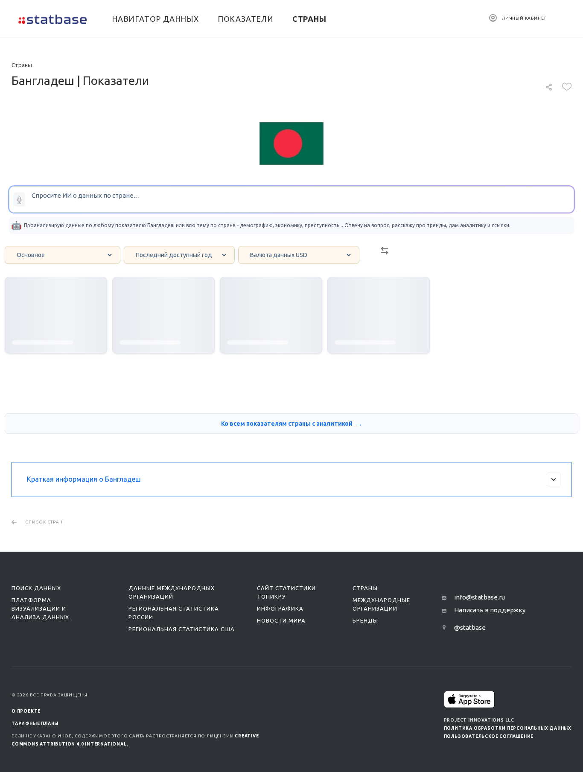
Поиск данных (36, 588)
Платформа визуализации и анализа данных (40, 608)
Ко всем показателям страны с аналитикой (287, 423)
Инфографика (280, 608)
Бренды (365, 620)
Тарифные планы (35, 723)
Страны (365, 588)
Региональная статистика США (181, 629)
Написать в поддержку (489, 610)
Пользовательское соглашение (489, 736)
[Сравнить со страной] (384, 253)
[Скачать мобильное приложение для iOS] (469, 699)
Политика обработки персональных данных (507, 728)
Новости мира (281, 620)
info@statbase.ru (479, 597)
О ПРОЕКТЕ (26, 711)
